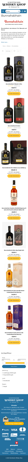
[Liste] (2, 50)
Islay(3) (5, 386)
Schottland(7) (6, 380)
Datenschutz (5, 453)
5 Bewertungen (17, 127)
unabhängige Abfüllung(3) (9, 373)
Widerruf (13, 449)
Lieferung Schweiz (9, 451)
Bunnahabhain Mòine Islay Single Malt (14, 250)
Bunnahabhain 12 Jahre (14, 126)
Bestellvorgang (14, 453)
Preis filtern (14, 366)
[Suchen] (19, 11)
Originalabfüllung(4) (8, 375)
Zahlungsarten (19, 451)
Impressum (23, 453)
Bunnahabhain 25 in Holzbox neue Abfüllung (14, 167)
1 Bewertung (17, 85)
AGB (7, 449)
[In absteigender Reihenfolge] (14, 51)
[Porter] (14, 4)
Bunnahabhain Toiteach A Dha (14, 84)
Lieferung (19, 449)
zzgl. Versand (16, 89)
